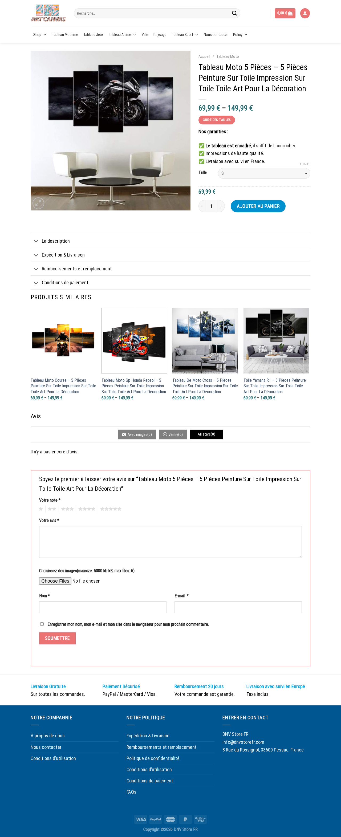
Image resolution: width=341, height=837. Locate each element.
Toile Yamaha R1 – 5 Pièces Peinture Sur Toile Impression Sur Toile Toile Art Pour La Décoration (274, 386)
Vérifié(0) (175, 434)
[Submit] (234, 13)
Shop (37, 34)
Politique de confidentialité (153, 758)
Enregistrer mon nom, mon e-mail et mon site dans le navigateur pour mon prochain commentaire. (128, 624)
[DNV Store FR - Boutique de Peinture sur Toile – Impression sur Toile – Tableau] (48, 13)
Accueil (204, 56)
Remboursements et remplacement (77, 268)
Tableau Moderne (65, 34)
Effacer (305, 164)
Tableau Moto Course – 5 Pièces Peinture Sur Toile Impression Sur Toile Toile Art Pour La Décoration (63, 386)
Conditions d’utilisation (53, 758)
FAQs (131, 792)
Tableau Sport (182, 34)
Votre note (49, 500)
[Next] (309, 359)
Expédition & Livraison (63, 255)
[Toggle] (36, 241)
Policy (237, 34)
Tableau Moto (227, 56)
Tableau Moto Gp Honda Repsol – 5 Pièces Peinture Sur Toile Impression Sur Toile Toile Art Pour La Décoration (134, 386)
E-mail (181, 595)
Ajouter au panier (258, 206)
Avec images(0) (140, 434)
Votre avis (49, 520)
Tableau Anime (120, 34)
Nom (44, 595)
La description (56, 241)
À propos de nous (48, 735)
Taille (202, 172)
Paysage (160, 34)
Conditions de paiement (65, 282)
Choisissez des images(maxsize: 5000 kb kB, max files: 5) (87, 570)
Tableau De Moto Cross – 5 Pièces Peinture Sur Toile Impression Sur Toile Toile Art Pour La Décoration (205, 386)
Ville (145, 34)
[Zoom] (38, 203)
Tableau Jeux (93, 34)
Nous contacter (216, 34)
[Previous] (31, 359)
